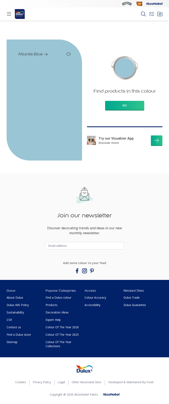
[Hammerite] (127, 4)
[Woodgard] (139, 4)
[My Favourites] (159, 14)
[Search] (143, 14)
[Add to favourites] (68, 54)
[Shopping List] (151, 14)
